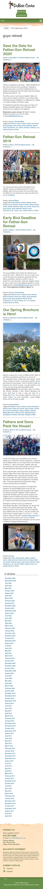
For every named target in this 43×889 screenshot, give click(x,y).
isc (17, 127)
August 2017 (9, 761)
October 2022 (9, 608)
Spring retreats (30, 413)
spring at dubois (30, 411)
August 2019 (9, 703)
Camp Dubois (15, 202)
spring (21, 411)
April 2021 (8, 653)
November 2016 (10, 781)
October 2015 (9, 806)
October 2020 (9, 668)
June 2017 (8, 766)
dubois (23, 202)
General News (19, 121)
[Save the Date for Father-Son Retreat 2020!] (21, 72)
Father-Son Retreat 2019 (19, 138)
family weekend (13, 206)
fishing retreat (16, 562)
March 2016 (9, 793)
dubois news (7, 409)
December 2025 (10, 578)
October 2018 (9, 728)
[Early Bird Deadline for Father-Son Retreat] (21, 252)
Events (11, 121)
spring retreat (29, 564)
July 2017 (8, 763)
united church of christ (11, 129)
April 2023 (8, 596)
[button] (17, 544)
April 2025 (8, 586)
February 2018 (10, 748)
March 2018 (9, 746)
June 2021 (8, 648)
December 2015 (10, 801)
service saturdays (12, 411)
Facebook (11, 195)
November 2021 (10, 636)
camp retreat (20, 558)
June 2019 (8, 708)
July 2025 (8, 583)
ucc (38, 127)
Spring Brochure (8, 413)
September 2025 (10, 581)
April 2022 (8, 623)
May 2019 (8, 711)
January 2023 (9, 603)
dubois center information (30, 407)
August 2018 (9, 733)
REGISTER (21, 12)
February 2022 (10, 628)
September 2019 (10, 701)
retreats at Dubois (30, 127)
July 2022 (8, 616)
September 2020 (10, 671)
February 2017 (10, 776)
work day (21, 415)
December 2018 (10, 723)
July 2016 (8, 786)
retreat (21, 127)
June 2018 (8, 738)
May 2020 (8, 681)
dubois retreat (23, 204)
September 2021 (10, 641)
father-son (35, 206)
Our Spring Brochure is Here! (21, 311)
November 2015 (10, 803)
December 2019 (10, 693)
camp (13, 558)
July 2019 (8, 706)
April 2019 (8, 713)
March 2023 (9, 598)
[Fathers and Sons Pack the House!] (21, 445)
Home (6, 28)
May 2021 (8, 651)
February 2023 (10, 601)
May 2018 (8, 741)
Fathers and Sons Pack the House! (18, 423)
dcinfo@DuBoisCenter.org (14, 116)
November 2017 (10, 756)
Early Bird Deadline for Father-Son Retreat (19, 221)
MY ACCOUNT (21, 15)
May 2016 (8, 791)
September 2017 (10, 758)
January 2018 (9, 751)
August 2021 (9, 643)
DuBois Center (24, 883)
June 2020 (8, 678)
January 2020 (9, 691)
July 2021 (8, 646)
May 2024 (8, 588)
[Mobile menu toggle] (41, 21)
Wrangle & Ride (30, 415)
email (22, 399)
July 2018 (8, 736)
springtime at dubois (10, 415)
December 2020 (10, 663)
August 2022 (9, 613)
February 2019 (10, 718)
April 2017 (8, 771)
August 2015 (9, 811)
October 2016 (9, 783)
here (26, 281)
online (37, 281)
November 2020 (10, 666)
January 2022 (9, 631)
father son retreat (33, 123)
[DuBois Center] (21, 5)
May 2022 (8, 621)
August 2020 (9, 673)
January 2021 (9, 661)
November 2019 (10, 696)
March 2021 (9, 656)
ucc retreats (31, 300)
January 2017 (9, 778)
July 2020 (8, 676)
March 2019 (9, 716)
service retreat (19, 564)
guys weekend (27, 125)
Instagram (9, 871)
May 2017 (8, 768)
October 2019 (9, 698)
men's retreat (18, 300)
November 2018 (10, 726)
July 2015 (8, 813)
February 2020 (10, 688)
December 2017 (10, 753)
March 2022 (9, 626)
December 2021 (10, 633)
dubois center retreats (18, 123)
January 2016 (9, 798)
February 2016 (10, 796)
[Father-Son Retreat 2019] (21, 167)
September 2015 (10, 808)
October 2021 (9, 638)
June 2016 (8, 788)
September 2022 (10, 611)
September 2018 (10, 731)
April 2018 (8, 743)
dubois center (31, 202)
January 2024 (9, 591)
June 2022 (8, 618)
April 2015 (8, 816)
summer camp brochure (30, 516)
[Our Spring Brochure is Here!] (21, 347)
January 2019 (9, 721)
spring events (19, 413)
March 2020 (9, 686)
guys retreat (17, 125)
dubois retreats (8, 296)
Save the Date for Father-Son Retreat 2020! (19, 49)
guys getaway (7, 125)
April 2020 (8, 683)
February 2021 (10, 658)
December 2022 (10, 606)
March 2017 (9, 773)
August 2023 (9, 593)
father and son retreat (25, 560)
